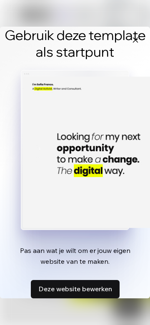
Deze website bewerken (75, 289)
